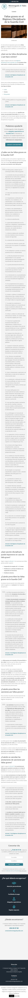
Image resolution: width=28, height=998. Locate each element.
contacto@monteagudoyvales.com (14, 930)
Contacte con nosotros (14, 144)
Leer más (16, 996)
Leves (5, 89)
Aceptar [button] (11, 996)
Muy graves (7, 94)
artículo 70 (12, 766)
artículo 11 (12, 561)
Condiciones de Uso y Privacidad (12, 870)
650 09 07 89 (14, 1)
